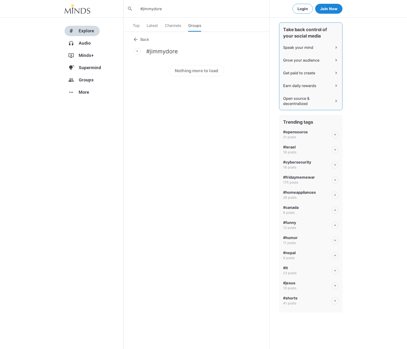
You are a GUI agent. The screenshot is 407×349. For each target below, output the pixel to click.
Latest (152, 25)
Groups (194, 25)
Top (136, 25)
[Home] (77, 9)
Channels (173, 25)
